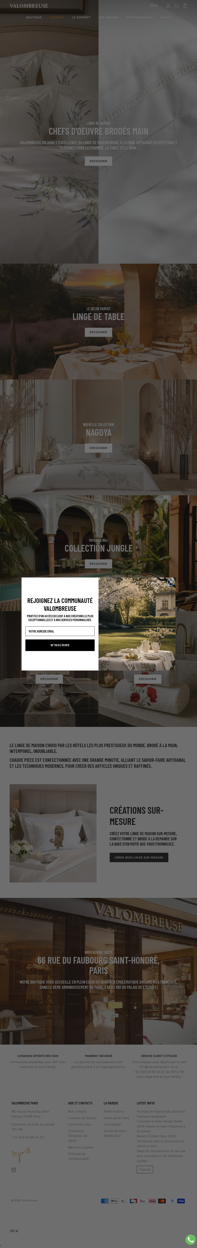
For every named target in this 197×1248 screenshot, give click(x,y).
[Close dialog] (171, 582)
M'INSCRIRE (60, 645)
